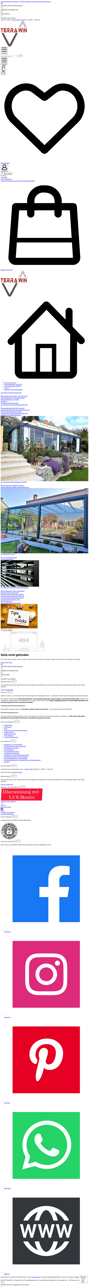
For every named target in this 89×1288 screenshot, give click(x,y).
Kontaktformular (17, 772)
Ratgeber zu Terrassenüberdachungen (16, 755)
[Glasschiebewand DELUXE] (44, 448)
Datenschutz (8, 725)
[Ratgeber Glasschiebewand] (44, 616)
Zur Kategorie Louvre (8, 554)
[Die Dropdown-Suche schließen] (21, 55)
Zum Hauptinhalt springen (9, 1)
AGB (5, 729)
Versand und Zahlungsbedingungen (15, 730)
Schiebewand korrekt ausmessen (15, 746)
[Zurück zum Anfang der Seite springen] (2, 1282)
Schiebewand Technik (11, 748)
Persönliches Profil (13, 181)
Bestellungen (31, 181)
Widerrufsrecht (9, 732)
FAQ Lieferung (8, 735)
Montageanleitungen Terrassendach (16, 758)
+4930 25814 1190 (17, 20)
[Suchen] (18, 56)
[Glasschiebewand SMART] (44, 520)
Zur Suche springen (24, 1)
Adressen (23, 181)
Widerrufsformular (10, 734)
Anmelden (4, 177)
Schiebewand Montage (11, 753)
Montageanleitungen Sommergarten (16, 757)
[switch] (83, 1281)
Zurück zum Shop (6, 662)
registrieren (8, 179)
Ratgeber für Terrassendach (13, 744)
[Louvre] (44, 573)
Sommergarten (9, 750)
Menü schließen (8, 174)
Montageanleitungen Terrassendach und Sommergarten (22, 760)
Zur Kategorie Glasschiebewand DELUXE (14, 405)
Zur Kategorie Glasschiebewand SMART (14, 482)
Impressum (7, 727)
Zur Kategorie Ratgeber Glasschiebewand (14, 587)
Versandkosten (36, 1277)
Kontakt (6, 762)
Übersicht (4, 181)
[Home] (46, 340)
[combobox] (9, 56)
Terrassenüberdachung (11, 751)
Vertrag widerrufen (7, 690)
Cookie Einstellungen (11, 737)
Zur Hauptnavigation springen (41, 1)
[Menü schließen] (1, 484)
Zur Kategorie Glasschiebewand (11, 393)
